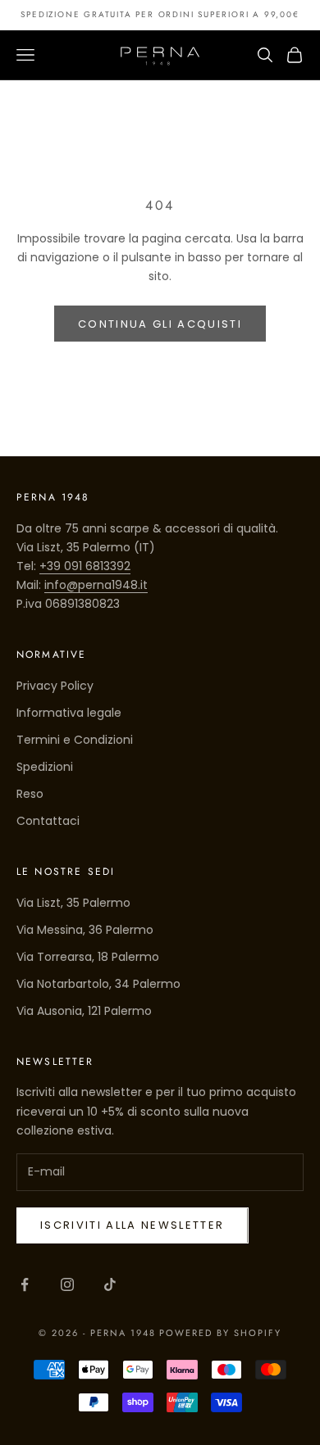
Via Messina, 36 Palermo (84, 930)
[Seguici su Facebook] (24, 1284)
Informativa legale (68, 712)
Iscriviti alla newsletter (132, 1225)
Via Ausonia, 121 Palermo (84, 1011)
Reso (29, 794)
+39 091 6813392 (84, 566)
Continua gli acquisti (160, 324)
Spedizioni (44, 767)
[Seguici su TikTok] (110, 1284)
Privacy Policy (55, 685)
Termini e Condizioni (74, 740)
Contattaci (48, 821)
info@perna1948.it (96, 585)
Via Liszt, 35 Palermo (73, 903)
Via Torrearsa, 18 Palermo (87, 957)
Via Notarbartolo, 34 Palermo (98, 984)
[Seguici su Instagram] (67, 1284)
